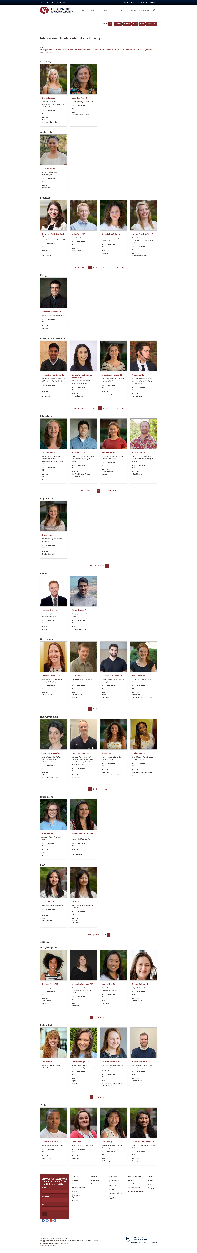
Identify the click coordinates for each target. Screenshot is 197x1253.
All (110, 24)
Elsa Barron (47, 1061)
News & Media (144, 10)
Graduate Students (115, 1193)
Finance (102, 50)
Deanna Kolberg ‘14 (140, 984)
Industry (127, 24)
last (123, 267)
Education (86, 50)
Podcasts (151, 1188)
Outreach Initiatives (78, 1188)
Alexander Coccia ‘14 (141, 1061)
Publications (113, 1186)
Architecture (51, 50)
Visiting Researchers (134, 1184)
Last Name (46, 1196)
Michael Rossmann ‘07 (52, 311)
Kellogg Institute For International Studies (53, 1241)
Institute (75, 1180)
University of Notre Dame (59, 1238)
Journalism (128, 50)
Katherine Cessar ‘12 (111, 1061)
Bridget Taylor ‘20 (49, 535)
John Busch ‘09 (78, 675)
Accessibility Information (48, 1246)
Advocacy (43, 50)
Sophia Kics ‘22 (108, 452)
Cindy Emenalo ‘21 (140, 753)
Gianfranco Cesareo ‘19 (112, 675)
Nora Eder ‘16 (78, 1141)
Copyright (43, 1238)
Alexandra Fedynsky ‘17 (82, 984)
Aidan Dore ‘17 (78, 234)
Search (154, 11)
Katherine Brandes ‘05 (51, 675)
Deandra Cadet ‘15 (50, 984)
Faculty (111, 1189)
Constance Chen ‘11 (50, 168)
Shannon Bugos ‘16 (80, 1061)
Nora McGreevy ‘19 (50, 833)
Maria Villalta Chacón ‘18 (143, 1141)
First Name (46, 1188)
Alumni (93, 1184)
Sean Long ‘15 (138, 375)
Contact (75, 1184)
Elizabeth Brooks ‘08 (51, 753)
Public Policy (44, 52)
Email (44, 1205)
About (84, 10)
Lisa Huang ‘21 (108, 1141)
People (94, 10)
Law (134, 50)
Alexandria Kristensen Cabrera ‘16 (82, 376)
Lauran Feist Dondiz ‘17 (142, 234)
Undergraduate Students (114, 1198)
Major (135, 24)
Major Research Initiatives (114, 1181)
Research (104, 10)
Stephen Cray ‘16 (49, 610)
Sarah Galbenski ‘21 (50, 452)
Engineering (94, 50)
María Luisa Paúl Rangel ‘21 (82, 834)
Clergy (65, 50)
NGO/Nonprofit (147, 50)
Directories (95, 1180)
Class (142, 24)
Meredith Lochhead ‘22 (112, 375)
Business (59, 50)
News (150, 1184)
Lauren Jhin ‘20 (108, 984)
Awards (74, 1191)
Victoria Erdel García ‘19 (112, 234)
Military (139, 50)
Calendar (132, 10)
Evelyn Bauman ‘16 (50, 98)
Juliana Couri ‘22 (109, 753)
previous (81, 267)
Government (110, 50)
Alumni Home (151, 24)
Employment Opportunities (76, 1196)
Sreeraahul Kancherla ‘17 (53, 375)
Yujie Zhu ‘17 (77, 901)
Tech (51, 52)
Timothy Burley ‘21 (50, 1141)
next (117, 267)
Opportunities (118, 10)
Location (118, 24)
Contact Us (65, 1243)
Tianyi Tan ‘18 (48, 901)
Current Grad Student (75, 50)
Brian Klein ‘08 (138, 452)
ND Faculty (131, 1180)
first (74, 267)
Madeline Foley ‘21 (80, 98)
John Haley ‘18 (78, 452)
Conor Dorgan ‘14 (79, 610)
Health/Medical (119, 50)
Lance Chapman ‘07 (80, 753)
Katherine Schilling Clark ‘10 (53, 235)
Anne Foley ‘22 (138, 675)
